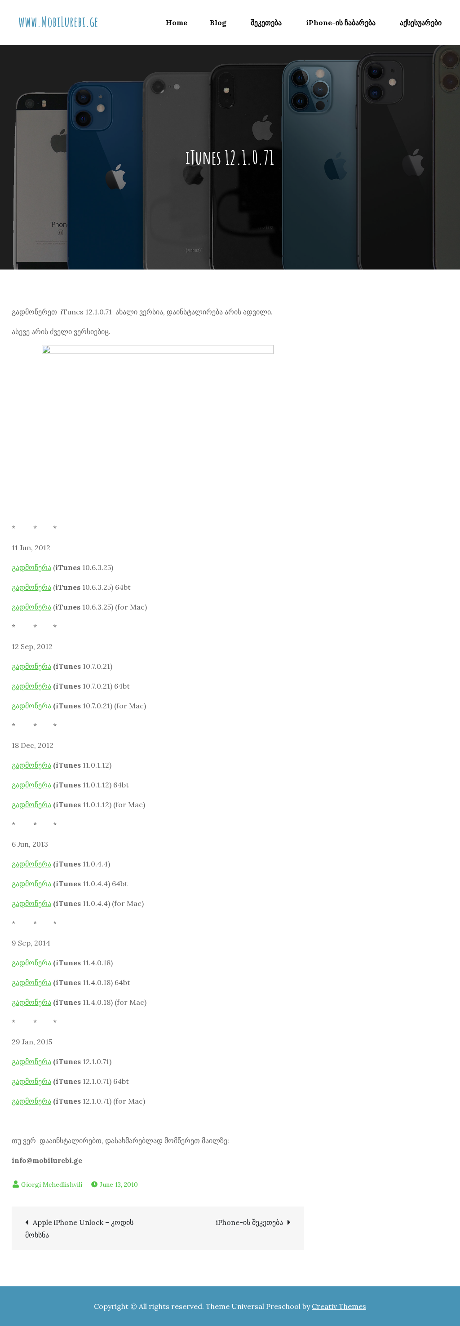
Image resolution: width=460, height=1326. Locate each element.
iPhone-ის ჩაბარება (341, 22)
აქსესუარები (421, 22)
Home (176, 22)
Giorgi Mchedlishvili (51, 1184)
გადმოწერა (31, 567)
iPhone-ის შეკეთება (249, 1222)
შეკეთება (266, 22)
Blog (218, 22)
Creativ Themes (339, 1306)
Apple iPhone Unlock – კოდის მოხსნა (79, 1228)
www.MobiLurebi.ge (58, 21)
